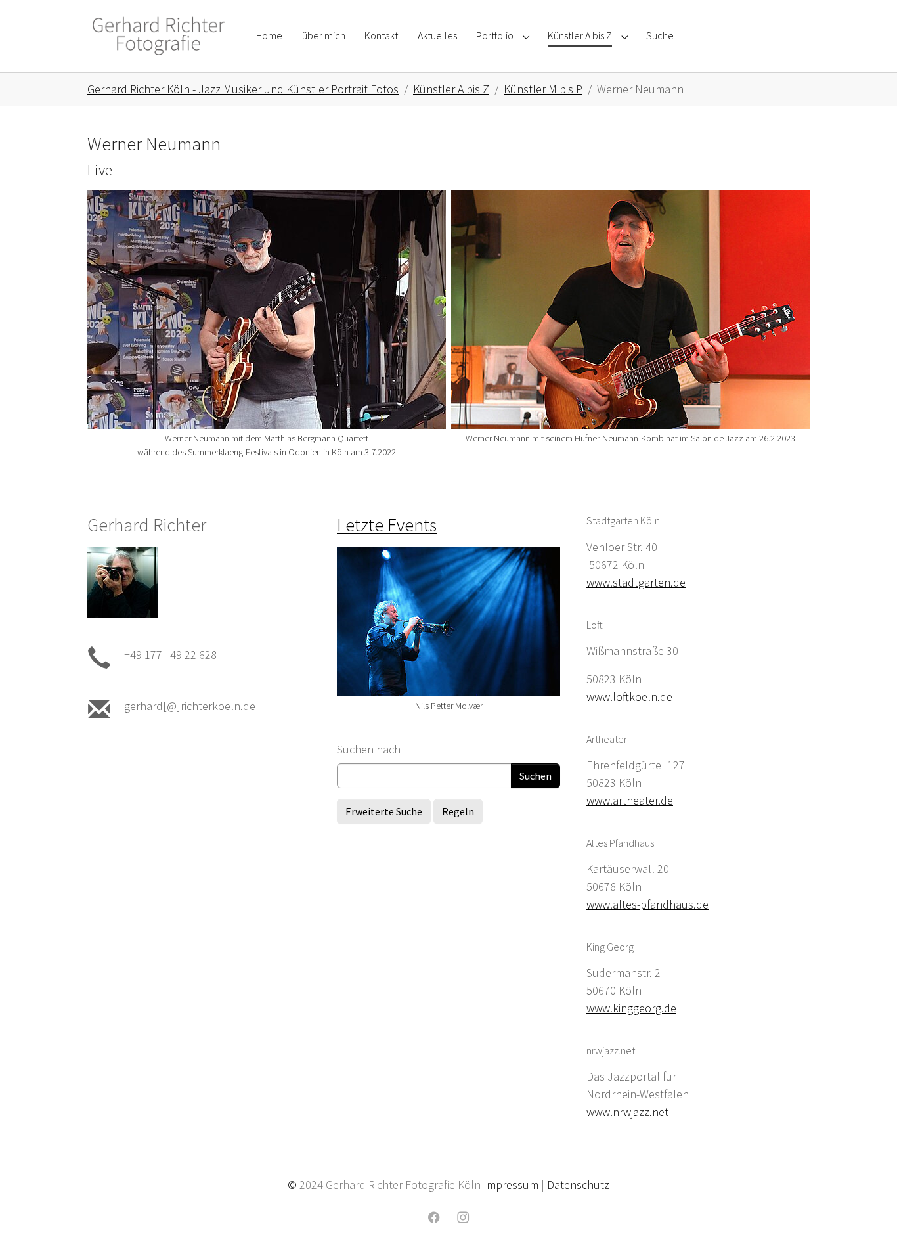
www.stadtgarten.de (636, 582)
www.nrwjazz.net (627, 1111)
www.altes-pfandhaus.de (647, 904)
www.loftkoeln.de (629, 696)
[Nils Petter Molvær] (448, 621)
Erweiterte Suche (383, 811)
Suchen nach (369, 749)
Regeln (458, 811)
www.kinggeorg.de (631, 1008)
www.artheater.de (629, 800)
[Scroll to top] (866, 1227)
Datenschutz (578, 1184)
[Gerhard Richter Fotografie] (158, 36)
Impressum (512, 1184)
